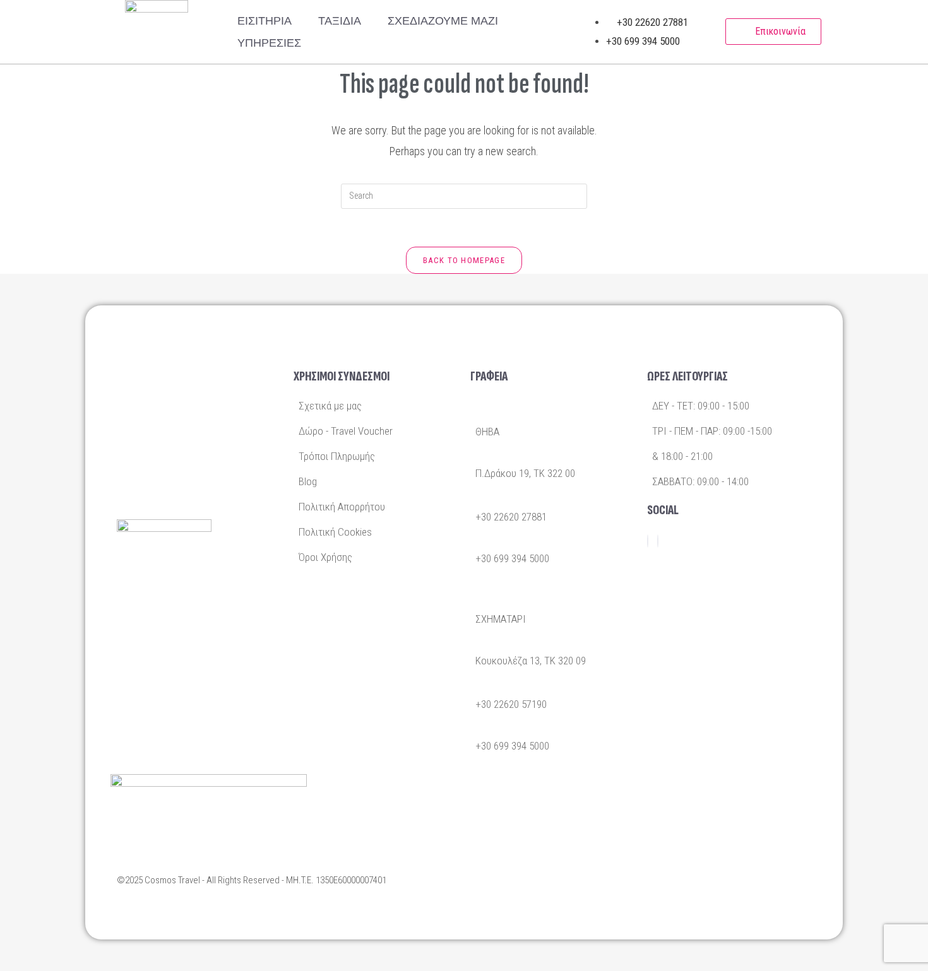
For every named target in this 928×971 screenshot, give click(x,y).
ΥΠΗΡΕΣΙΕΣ (269, 43)
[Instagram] (657, 541)
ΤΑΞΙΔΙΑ (339, 21)
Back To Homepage (464, 260)
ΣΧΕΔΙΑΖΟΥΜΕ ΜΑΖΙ (443, 21)
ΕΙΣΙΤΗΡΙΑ (264, 21)
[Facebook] (647, 541)
